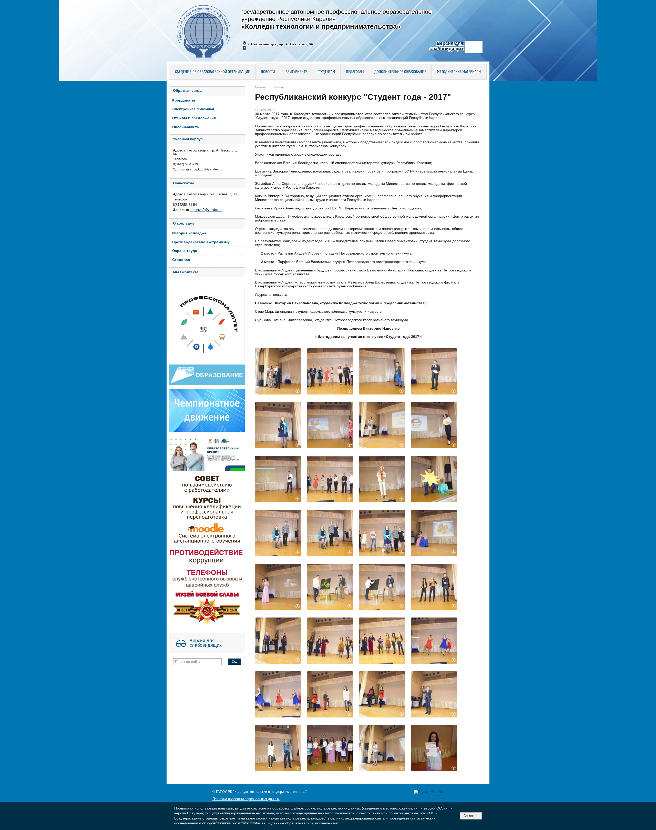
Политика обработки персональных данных (246, 799)
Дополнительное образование (400, 72)
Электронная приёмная (193, 109)
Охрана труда (184, 251)
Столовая (181, 260)
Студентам (326, 72)
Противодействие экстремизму (201, 242)
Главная (260, 87)
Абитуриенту (296, 72)
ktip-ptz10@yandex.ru (206, 169)
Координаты (183, 100)
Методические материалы (459, 72)
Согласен (471, 816)
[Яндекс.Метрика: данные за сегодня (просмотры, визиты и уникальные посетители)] (429, 792)
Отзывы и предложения (194, 118)
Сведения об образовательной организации (212, 72)
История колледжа (189, 233)
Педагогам (355, 72)
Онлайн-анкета (185, 127)
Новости (268, 72)
